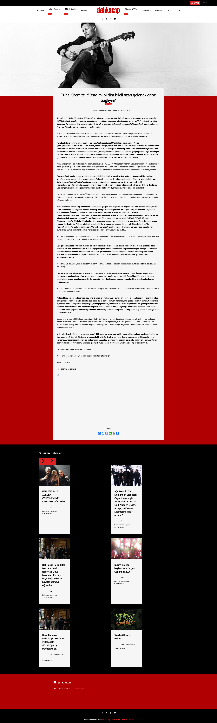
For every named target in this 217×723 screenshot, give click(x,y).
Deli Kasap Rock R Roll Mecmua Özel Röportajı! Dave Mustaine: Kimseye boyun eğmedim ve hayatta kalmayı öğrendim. (53, 575)
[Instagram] (110, 19)
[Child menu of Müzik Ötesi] (66, 13)
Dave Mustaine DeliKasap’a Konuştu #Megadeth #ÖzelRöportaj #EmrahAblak (53, 641)
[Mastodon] (106, 433)
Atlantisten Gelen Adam (108, 110)
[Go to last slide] (43, 461)
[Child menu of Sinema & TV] (126, 13)
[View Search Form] (179, 11)
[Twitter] (106, 19)
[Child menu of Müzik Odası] (50, 13)
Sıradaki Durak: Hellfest (122, 636)
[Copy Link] (114, 433)
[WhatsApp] (110, 433)
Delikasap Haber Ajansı (49, 511)
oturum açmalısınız (79, 688)
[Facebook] (102, 19)
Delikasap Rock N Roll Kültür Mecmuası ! (118, 720)
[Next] (51, 461)
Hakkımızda (160, 11)
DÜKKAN (195, 3)
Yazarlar (171, 11)
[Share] (117, 433)
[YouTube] (115, 19)
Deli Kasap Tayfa (58, 654)
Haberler (40, 11)
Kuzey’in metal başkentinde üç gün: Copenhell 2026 (125, 568)
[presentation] (54, 475)
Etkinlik (84, 11)
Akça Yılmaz (129, 644)
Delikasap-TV (146, 11)
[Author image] (89, 110)
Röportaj (108, 104)
